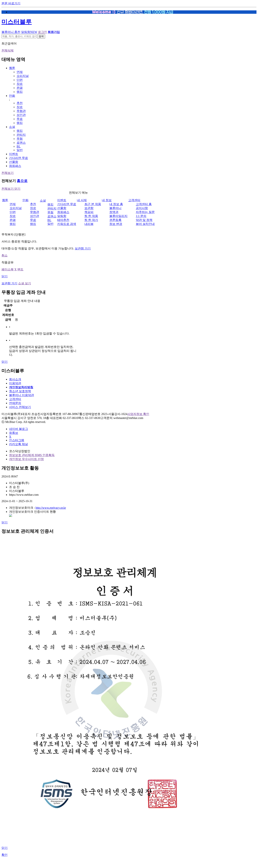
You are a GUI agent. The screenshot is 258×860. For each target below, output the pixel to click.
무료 (20, 118)
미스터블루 (17, 21)
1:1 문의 (141, 216)
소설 (12, 126)
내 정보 (107, 200)
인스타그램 (16, 440)
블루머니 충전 (11, 32)
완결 (20, 87)
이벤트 (13, 154)
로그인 (42, 32)
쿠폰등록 (115, 220)
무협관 (21, 111)
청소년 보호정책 (20, 391)
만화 (12, 95)
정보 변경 (115, 224)
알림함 (29, 32)
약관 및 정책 (144, 220)
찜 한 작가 (91, 220)
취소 (5, 255)
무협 (20, 138)
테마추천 (63, 220)
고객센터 (134, 200)
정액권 (113, 212)
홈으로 (22, 181)
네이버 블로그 (18, 428)
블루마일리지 (118, 216)
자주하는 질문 (145, 212)
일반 (20, 150)
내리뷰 (88, 224)
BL (19, 146)
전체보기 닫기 (11, 188)
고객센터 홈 (144, 204)
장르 (20, 83)
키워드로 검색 (66, 224)
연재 (20, 72)
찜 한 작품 (91, 216)
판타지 (21, 134)
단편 (20, 79)
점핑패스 (15, 165)
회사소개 (15, 379)
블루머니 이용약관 (21, 395)
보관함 (88, 208)
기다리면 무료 (18, 158)
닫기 (5, 276)
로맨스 (21, 142)
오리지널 (23, 75)
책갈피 (88, 212)
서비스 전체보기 (20, 407)
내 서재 (82, 200)
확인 (5, 854)
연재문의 (15, 403)
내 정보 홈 (116, 204)
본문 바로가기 (11, 3)
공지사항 (142, 208)
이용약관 (15, 383)
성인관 (21, 115)
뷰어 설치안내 (145, 224)
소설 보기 (24, 283)
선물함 (13, 161)
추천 (20, 103)
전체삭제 (8, 50)
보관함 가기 (83, 248)
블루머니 (115, 208)
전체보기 (8, 172)
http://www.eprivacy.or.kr (51, 507)
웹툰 (12, 68)
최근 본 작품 (92, 204)
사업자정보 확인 (138, 414)
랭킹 (20, 91)
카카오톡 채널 (18, 444)
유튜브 (13, 432)
